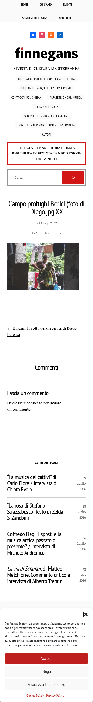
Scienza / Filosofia (47, 106)
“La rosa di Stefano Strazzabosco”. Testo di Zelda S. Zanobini (35, 511)
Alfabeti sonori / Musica (66, 97)
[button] (85, 614)
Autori (46, 134)
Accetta (46, 658)
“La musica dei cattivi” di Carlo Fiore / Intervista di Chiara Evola (32, 483)
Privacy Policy (55, 695)
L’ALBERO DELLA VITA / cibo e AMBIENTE (46, 116)
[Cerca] (73, 177)
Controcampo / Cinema (26, 97)
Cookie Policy (35, 695)
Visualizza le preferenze (46, 685)
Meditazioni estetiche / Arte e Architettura (46, 79)
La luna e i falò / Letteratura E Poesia (46, 88)
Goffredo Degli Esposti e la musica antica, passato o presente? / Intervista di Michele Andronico (34, 543)
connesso (34, 403)
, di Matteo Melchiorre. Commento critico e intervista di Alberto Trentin (38, 575)
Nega (46, 671)
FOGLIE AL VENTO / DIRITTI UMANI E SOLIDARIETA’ (46, 125)
